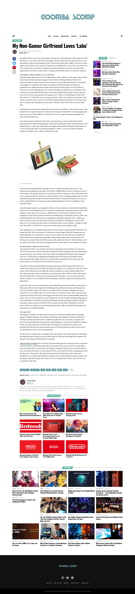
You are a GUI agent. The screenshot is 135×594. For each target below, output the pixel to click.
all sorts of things (39, 388)
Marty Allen (23, 53)
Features (55, 36)
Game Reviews (65, 36)
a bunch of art (72, 388)
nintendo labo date (65, 375)
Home (49, 36)
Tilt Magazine (83, 36)
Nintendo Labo (52, 375)
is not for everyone (28, 343)
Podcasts (74, 36)
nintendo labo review (80, 375)
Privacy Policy (75, 583)
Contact (66, 583)
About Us (49, 583)
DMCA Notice (85, 583)
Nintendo (43, 375)
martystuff (35, 375)
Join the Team (58, 583)
